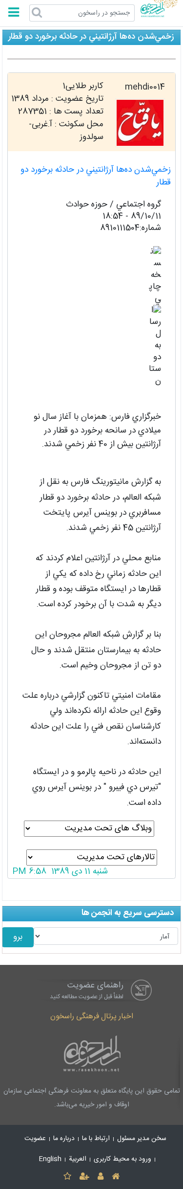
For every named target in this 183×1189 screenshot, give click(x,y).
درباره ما (64, 1138)
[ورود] (101, 1177)
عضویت (35, 1138)
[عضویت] (84, 1177)
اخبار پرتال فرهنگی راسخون (91, 1016)
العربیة (77, 1159)
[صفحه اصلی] (116, 1177)
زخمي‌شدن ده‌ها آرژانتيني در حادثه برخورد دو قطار (95, 176)
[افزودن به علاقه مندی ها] (67, 1177)
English (50, 1159)
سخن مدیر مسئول (141, 1138)
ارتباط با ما (96, 1138)
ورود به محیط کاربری (122, 1159)
